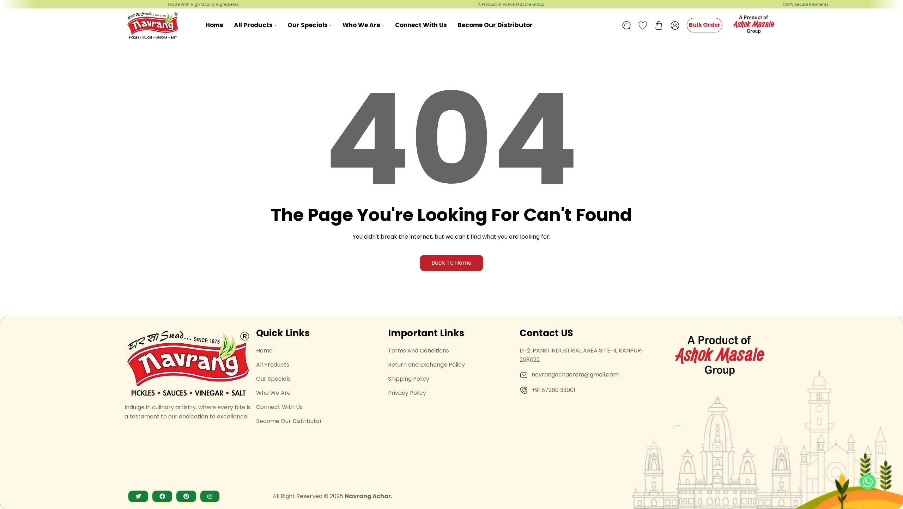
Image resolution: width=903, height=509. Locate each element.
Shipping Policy (408, 379)
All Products (272, 365)
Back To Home (451, 263)
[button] (658, 25)
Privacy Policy (407, 393)
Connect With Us (279, 407)
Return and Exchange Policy (426, 365)
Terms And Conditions (418, 351)
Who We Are (273, 393)
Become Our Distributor (289, 421)
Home (264, 351)
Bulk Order (704, 25)
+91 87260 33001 (553, 390)
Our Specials (273, 379)
